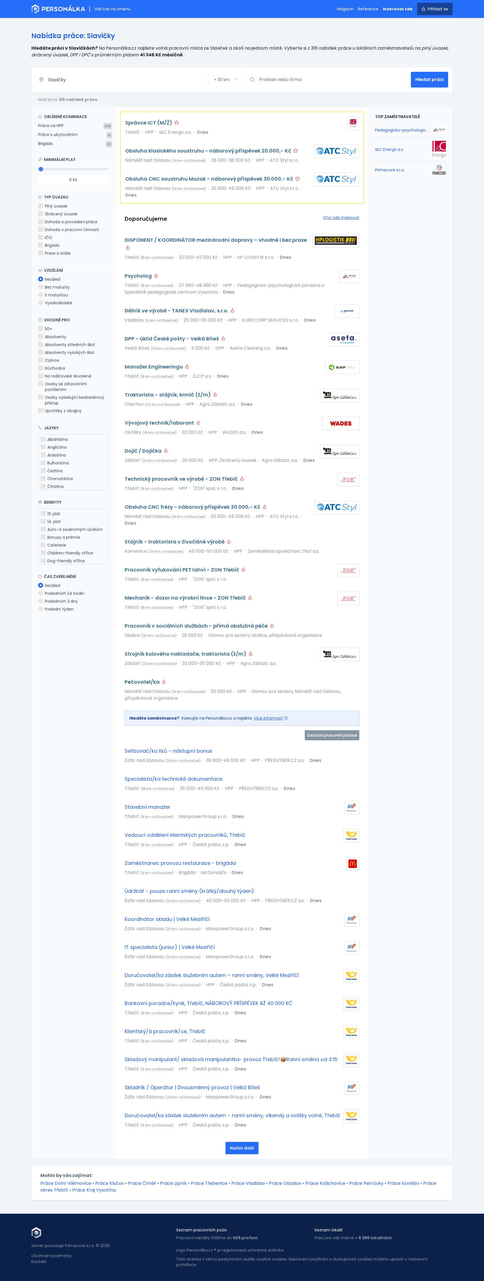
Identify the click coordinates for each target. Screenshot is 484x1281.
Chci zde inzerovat (341, 217)
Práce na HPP (51, 125)
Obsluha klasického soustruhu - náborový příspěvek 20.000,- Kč (208, 150)
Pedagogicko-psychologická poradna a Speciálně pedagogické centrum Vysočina (402, 130)
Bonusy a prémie (63, 537)
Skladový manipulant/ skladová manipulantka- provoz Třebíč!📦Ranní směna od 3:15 (231, 1059)
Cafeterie (56, 545)
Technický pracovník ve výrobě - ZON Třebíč (182, 478)
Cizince (52, 360)
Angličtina (57, 447)
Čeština (54, 471)
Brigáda (45, 143)
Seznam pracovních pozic (201, 1230)
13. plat (53, 514)
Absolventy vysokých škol (69, 352)
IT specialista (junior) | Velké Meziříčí (170, 947)
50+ (48, 329)
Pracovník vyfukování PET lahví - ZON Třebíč (182, 569)
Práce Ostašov (285, 1183)
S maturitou (56, 295)
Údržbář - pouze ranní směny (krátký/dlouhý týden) (189, 891)
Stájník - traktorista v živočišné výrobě (175, 541)
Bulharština (58, 463)
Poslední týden (59, 609)
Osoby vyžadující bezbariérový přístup (74, 400)
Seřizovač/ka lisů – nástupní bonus (168, 750)
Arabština (56, 455)
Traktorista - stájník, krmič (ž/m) (168, 394)
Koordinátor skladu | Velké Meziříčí (167, 919)
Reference (368, 9)
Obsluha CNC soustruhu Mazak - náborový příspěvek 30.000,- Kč (209, 178)
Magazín (345, 9)
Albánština (57, 439)
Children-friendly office (70, 553)
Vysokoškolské (58, 303)
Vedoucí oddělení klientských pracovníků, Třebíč (185, 834)
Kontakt (38, 1261)
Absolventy (55, 337)
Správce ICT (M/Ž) (149, 122)
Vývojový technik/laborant (160, 422)
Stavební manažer (147, 806)
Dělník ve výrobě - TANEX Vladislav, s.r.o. (177, 310)
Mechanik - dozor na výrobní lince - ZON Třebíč (186, 597)
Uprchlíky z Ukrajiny (63, 411)
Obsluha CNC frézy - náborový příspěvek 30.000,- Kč (193, 506)
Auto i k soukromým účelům (75, 529)
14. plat (54, 521)
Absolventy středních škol (70, 344)
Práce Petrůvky (366, 1183)
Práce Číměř (142, 1183)
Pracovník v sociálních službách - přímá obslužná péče (197, 625)
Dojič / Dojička (144, 450)
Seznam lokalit (329, 1230)
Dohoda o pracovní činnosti (72, 229)
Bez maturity (57, 287)
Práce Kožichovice (325, 1183)
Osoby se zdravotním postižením (66, 386)
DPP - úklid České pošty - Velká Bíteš (172, 338)
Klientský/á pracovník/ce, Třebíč (165, 1031)
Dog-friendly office (66, 561)
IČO (48, 237)
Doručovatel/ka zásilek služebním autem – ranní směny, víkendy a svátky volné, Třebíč (232, 1115)
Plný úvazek (56, 206)
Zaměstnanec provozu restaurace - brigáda (180, 863)
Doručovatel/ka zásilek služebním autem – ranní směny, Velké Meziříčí (212, 975)
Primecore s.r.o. (390, 170)
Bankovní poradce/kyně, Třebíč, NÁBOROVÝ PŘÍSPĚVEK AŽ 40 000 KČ (208, 1003)
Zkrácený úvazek (61, 214)
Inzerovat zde (398, 9)
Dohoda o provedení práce (71, 222)
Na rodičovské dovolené (68, 376)
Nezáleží (53, 279)
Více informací (268, 718)
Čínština (55, 486)
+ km (222, 79)
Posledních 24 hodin (64, 593)
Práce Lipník (173, 1183)
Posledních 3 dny (61, 601)
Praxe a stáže (58, 253)
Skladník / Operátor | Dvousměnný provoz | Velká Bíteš (192, 1087)
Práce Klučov (109, 1183)
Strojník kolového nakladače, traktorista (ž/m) (186, 653)
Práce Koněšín (403, 1183)
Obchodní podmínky (51, 1256)
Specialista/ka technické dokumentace (173, 778)
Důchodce (55, 368)
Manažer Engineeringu (154, 366)
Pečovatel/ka (143, 681)
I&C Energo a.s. (389, 149)
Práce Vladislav (248, 1183)
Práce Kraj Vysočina (94, 1190)
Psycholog (139, 275)
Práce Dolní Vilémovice (65, 1183)
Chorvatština (60, 478)
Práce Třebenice (209, 1183)
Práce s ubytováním (58, 134)
